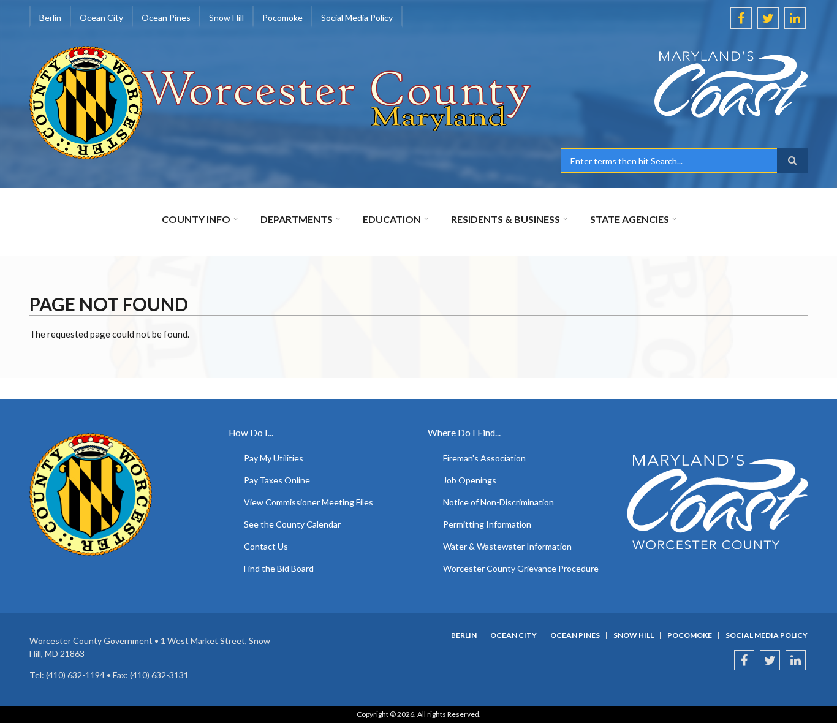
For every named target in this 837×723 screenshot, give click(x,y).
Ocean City (513, 635)
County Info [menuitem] (196, 219)
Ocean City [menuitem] (101, 17)
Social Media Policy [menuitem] (357, 17)
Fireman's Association (484, 458)
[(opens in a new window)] (684, 84)
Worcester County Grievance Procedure (521, 568)
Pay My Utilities (273, 458)
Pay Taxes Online (277, 480)
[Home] (281, 101)
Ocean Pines (575, 635)
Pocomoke (689, 635)
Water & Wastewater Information (507, 546)
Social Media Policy (766, 635)
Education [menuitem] (392, 219)
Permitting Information (487, 524)
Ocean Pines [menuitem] (166, 17)
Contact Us (266, 546)
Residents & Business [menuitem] (505, 219)
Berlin (464, 635)
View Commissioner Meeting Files (308, 502)
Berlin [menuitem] (50, 17)
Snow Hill (633, 635)
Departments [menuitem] (296, 219)
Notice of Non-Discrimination (498, 502)
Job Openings (469, 480)
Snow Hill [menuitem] (226, 17)
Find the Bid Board (279, 568)
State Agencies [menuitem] (629, 219)
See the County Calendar (292, 524)
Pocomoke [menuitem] (282, 17)
